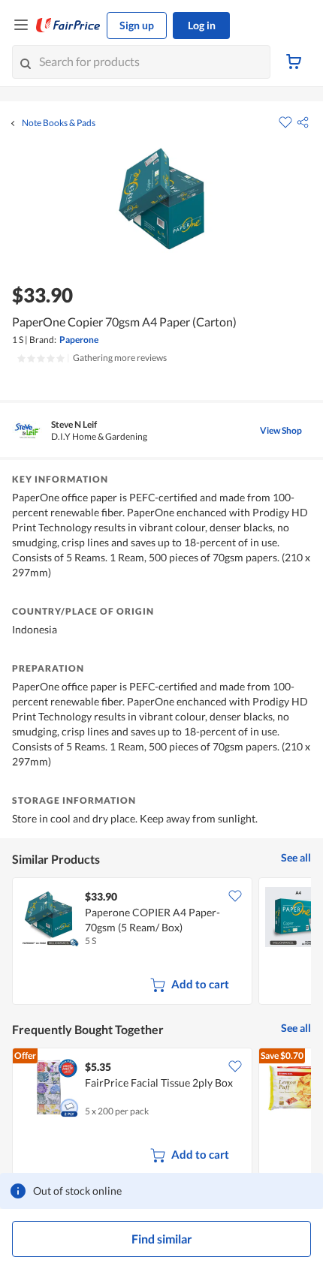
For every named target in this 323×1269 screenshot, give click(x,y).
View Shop (281, 430)
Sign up (136, 25)
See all (296, 857)
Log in (202, 25)
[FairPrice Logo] (68, 26)
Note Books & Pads (58, 123)
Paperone (78, 339)
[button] (302, 122)
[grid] (161, 942)
